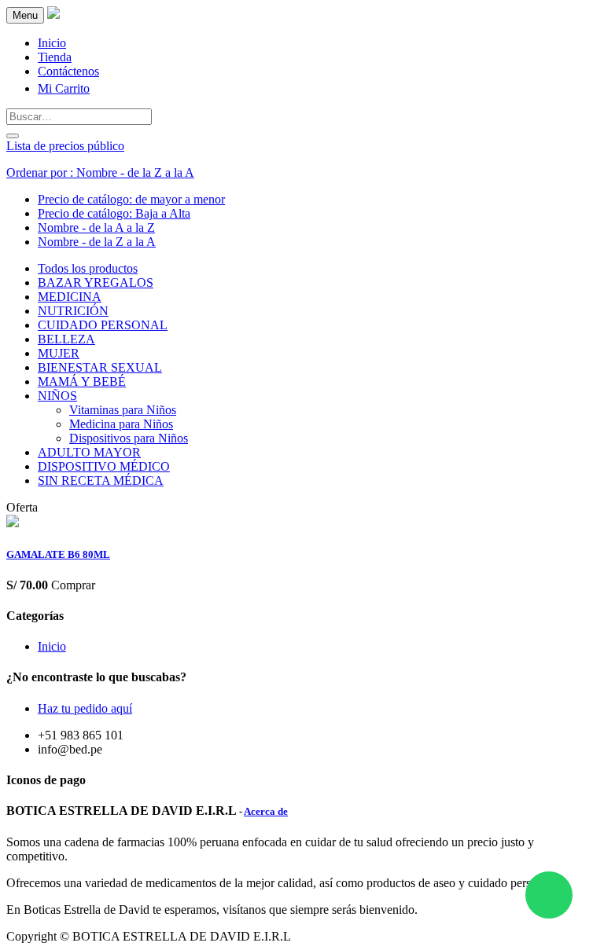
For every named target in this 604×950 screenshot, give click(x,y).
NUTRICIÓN (73, 310)
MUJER (58, 353)
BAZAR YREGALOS (95, 282)
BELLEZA (66, 339)
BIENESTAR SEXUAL (100, 367)
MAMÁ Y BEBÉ (82, 381)
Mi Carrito (64, 88)
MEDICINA (69, 296)
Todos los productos (88, 268)
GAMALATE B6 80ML (58, 554)
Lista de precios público (65, 145)
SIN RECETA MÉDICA (101, 480)
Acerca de (266, 811)
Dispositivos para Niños (128, 438)
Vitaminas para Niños (122, 409)
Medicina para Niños (121, 424)
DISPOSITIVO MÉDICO (104, 466)
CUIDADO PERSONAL (103, 325)
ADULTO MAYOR (89, 452)
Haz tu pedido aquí (85, 708)
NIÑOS (57, 395)
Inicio (52, 646)
